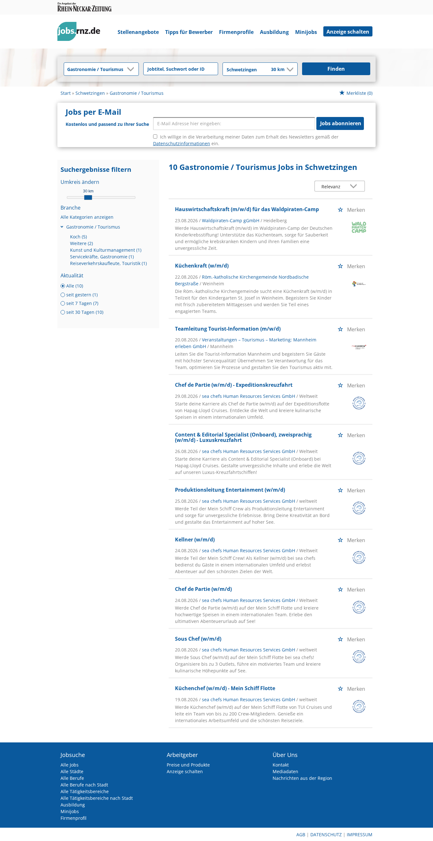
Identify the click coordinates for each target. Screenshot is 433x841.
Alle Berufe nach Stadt (84, 785)
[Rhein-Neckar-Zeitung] (81, 33)
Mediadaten (285, 771)
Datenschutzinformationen (181, 143)
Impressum (359, 834)
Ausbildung (274, 32)
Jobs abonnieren (340, 123)
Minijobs (306, 32)
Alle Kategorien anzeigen (87, 217)
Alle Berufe (72, 778)
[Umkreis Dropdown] (289, 69)
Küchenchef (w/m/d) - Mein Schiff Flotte (225, 688)
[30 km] (88, 197)
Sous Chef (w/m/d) (198, 638)
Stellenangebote (138, 32)
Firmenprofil (74, 818)
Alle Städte (72, 771)
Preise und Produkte (188, 765)
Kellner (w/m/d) (195, 539)
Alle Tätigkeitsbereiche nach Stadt (97, 798)
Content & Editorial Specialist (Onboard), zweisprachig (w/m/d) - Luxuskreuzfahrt (243, 437)
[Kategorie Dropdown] (132, 69)
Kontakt (281, 765)
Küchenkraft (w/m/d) (202, 265)
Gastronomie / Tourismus (93, 227)
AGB (300, 834)
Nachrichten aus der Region (302, 778)
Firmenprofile (236, 32)
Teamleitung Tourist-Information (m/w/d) (228, 328)
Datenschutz (326, 834)
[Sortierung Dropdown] (355, 186)
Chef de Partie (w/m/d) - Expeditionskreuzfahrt (234, 384)
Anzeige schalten (347, 31)
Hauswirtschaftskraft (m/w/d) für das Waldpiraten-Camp (247, 209)
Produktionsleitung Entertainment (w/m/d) (230, 489)
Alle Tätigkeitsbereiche (85, 791)
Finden (336, 68)
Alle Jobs (70, 765)
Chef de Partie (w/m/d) (203, 588)
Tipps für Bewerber (189, 32)
